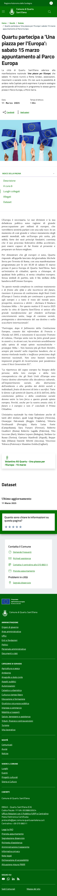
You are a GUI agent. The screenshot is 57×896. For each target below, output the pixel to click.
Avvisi (4, 749)
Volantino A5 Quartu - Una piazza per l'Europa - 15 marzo (25, 463)
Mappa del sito (33, 889)
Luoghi (5, 768)
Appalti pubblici (9, 681)
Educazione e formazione (13, 699)
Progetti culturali (10, 777)
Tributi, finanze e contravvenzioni (17, 721)
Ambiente (6, 672)
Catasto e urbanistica (12, 690)
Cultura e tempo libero (12, 694)
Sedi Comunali (8, 889)
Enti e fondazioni (9, 640)
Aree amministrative (11, 631)
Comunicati (7, 744)
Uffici (4, 635)
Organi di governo (10, 627)
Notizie (5, 753)
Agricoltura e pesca (11, 668)
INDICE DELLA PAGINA (11, 173)
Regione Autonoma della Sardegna (18, 3)
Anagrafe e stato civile (12, 677)
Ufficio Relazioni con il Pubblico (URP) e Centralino (25, 813)
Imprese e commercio (12, 707)
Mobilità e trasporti (11, 712)
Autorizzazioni (8, 686)
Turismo (5, 725)
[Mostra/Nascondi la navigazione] (3, 11)
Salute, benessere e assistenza (16, 716)
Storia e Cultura (9, 781)
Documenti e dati (10, 653)
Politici (5, 644)
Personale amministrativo (14, 649)
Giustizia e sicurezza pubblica (15, 703)
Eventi (5, 772)
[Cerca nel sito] (49, 11)
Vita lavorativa (8, 729)
